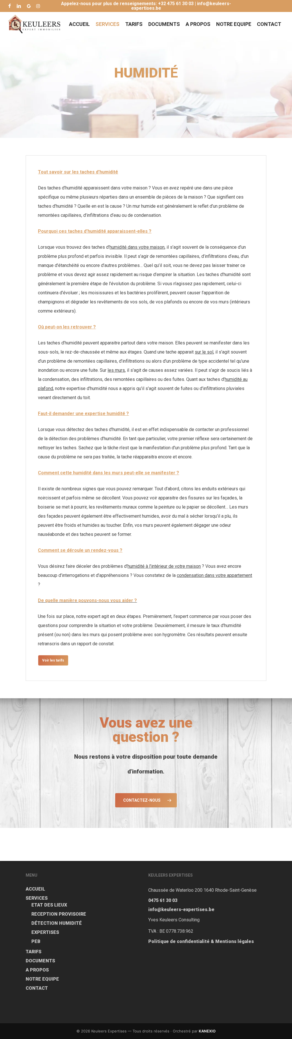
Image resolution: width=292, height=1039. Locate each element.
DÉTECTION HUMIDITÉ (56, 923)
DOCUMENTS (40, 961)
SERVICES (37, 898)
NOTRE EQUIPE (42, 979)
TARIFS (33, 951)
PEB (35, 941)
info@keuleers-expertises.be (181, 909)
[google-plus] (29, 6)
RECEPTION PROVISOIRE (58, 914)
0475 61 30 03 (162, 900)
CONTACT (37, 988)
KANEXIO (207, 1031)
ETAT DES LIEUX (49, 905)
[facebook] (9, 6)
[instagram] (38, 6)
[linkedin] (19, 6)
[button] (53, 660)
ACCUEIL (35, 889)
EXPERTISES (45, 932)
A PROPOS (37, 970)
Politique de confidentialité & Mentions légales (201, 941)
